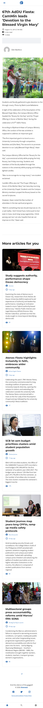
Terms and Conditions (18, 695)
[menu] (4, 2)
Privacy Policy (28, 695)
